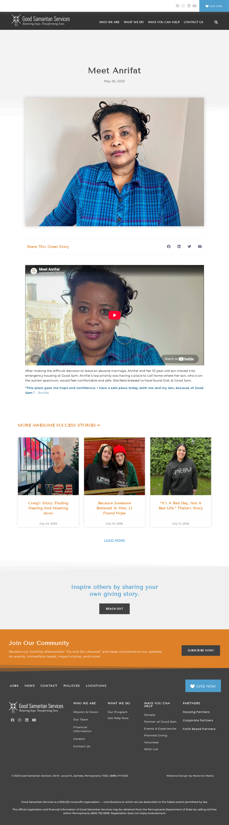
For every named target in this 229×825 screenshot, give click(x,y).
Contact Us (193, 22)
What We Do (134, 22)
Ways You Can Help (164, 22)
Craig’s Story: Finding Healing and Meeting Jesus (48, 508)
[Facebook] (177, 6)
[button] (216, 22)
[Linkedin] (189, 6)
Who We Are (109, 22)
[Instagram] (183, 6)
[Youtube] (195, 6)
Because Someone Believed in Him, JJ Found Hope (114, 508)
